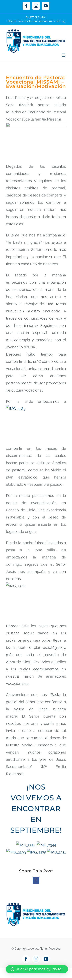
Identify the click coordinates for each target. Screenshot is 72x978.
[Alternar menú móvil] (64, 55)
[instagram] (36, 959)
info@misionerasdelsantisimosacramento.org (36, 21)
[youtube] (46, 959)
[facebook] (26, 959)
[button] (37, 969)
